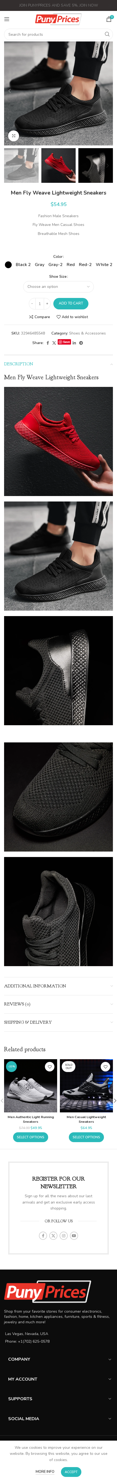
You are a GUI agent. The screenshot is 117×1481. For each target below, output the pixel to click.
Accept (71, 1472)
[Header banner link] (50, 5)
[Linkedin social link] (74, 343)
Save (66, 342)
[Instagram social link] (64, 1236)
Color (58, 256)
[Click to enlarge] (13, 135)
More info (45, 1471)
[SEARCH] (107, 34)
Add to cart (71, 303)
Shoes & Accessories (87, 333)
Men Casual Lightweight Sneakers (86, 1119)
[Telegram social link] (81, 343)
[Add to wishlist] (49, 1066)
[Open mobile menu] (6, 19)
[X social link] (54, 343)
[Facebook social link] (48, 343)
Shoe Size (58, 276)
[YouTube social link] (74, 1236)
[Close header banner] (110, 5)
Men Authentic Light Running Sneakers (31, 1119)
